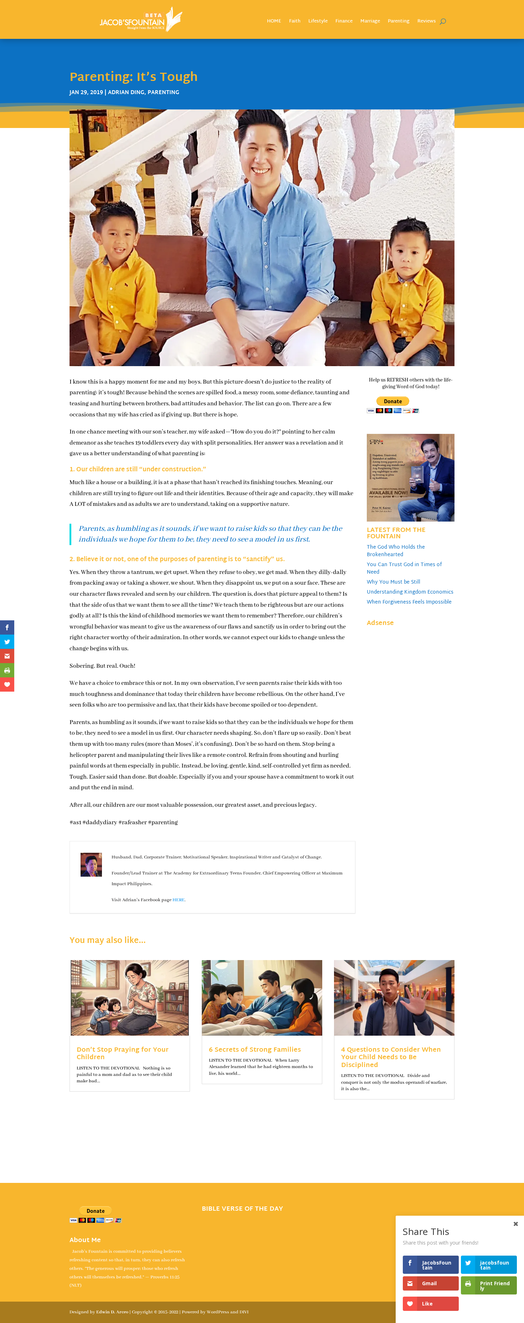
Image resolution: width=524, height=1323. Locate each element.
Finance (344, 22)
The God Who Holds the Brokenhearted (396, 551)
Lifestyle (318, 22)
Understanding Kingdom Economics (410, 592)
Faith (294, 22)
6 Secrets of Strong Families (255, 1050)
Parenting (399, 22)
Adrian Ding (126, 93)
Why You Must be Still (393, 582)
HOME (274, 22)
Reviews (426, 22)
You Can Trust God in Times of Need (404, 568)
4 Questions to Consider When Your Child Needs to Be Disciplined (391, 1057)
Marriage (370, 22)
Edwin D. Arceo (112, 1312)
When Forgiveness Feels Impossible (409, 602)
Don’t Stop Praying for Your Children (123, 1054)
